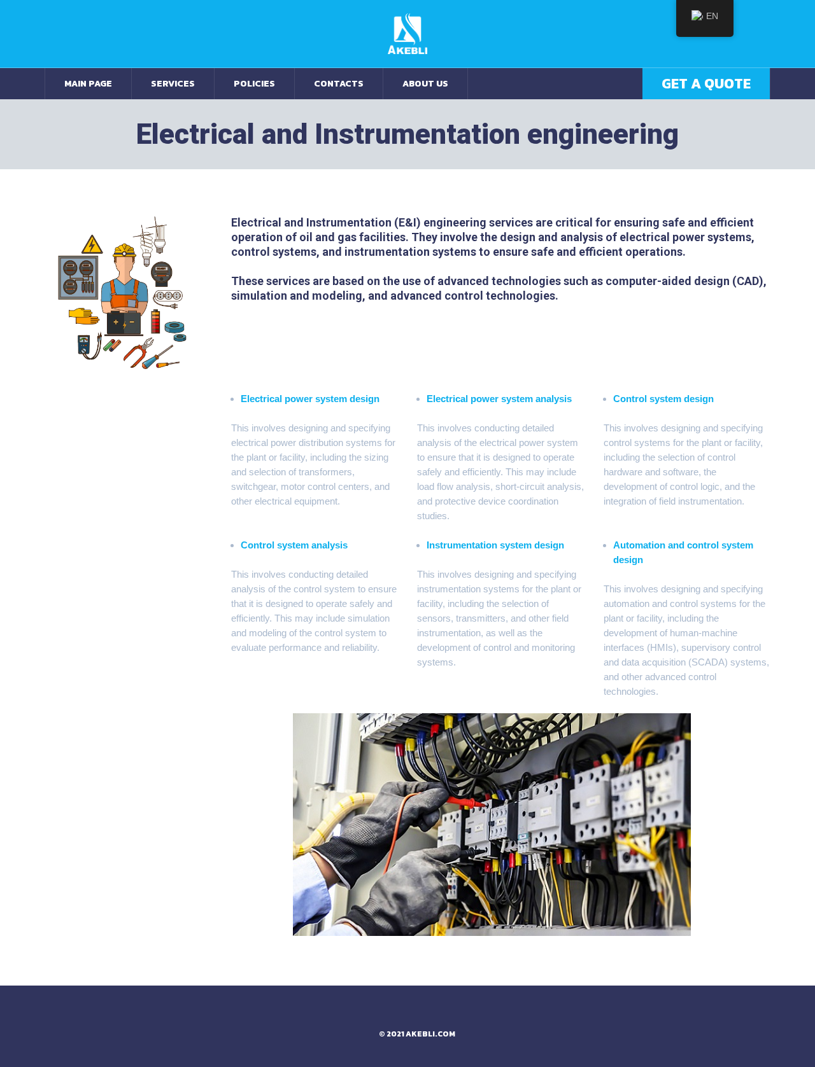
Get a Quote (706, 83)
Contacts (339, 83)
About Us (425, 83)
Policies (254, 83)
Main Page (88, 83)
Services (173, 83)
